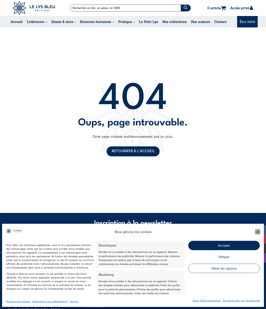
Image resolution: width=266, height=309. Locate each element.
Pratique (125, 22)
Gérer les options (224, 268)
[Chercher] (186, 8)
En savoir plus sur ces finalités (241, 300)
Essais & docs (62, 22)
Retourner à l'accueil (133, 151)
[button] (258, 232)
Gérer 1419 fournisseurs (206, 300)
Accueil (16, 22)
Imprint (74, 301)
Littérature (35, 22)
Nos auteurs (200, 22)
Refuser (224, 257)
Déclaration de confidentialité (50, 301)
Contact (220, 22)
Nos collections (174, 22)
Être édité (247, 22)
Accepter (224, 245)
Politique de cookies (18, 301)
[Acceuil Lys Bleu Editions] (33, 8)
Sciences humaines (95, 22)
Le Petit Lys (148, 22)
